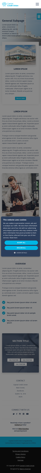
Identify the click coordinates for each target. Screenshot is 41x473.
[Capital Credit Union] (10, 4)
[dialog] (20, 236)
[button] (20, 252)
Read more (13, 238)
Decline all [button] (21, 248)
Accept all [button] (21, 243)
